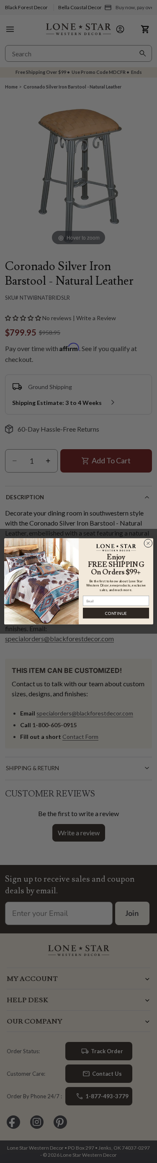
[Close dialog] (148, 543)
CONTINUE (115, 613)
